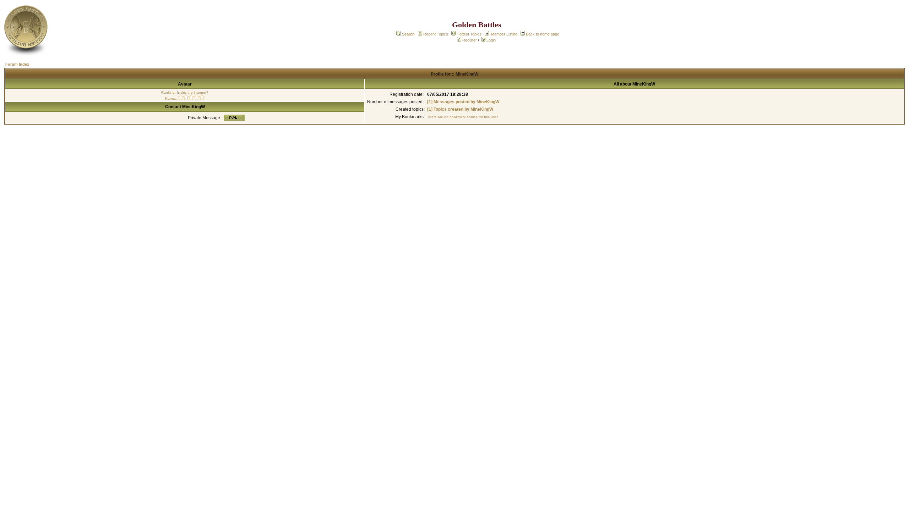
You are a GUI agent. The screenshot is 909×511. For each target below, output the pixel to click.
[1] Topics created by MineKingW (460, 109)
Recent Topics (435, 34)
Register (469, 40)
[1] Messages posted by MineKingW (463, 101)
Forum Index (17, 64)
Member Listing (504, 34)
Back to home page (542, 34)
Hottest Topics (469, 34)
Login (490, 40)
